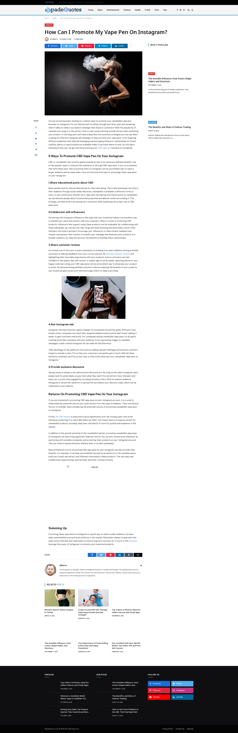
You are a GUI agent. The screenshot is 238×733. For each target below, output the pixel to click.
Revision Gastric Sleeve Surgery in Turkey (59, 610)
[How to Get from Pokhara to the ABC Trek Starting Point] (103, 712)
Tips (165, 10)
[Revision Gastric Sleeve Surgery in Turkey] (60, 597)
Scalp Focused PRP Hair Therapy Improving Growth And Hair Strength (92, 612)
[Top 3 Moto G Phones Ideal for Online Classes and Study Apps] (127, 597)
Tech (156, 10)
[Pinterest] (35, 143)
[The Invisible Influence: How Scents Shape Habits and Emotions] (60, 631)
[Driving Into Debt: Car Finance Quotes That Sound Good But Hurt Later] (51, 712)
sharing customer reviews (118, 254)
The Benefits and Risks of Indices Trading (169, 127)
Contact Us (180, 729)
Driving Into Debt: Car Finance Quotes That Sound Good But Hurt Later (74, 710)
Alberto (55, 39)
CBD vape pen (104, 148)
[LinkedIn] (35, 138)
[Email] (35, 154)
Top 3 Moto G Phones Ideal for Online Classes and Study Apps (126, 610)
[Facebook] (35, 127)
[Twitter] (35, 133)
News (100, 10)
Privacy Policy (168, 729)
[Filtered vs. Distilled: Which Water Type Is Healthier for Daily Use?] (51, 699)
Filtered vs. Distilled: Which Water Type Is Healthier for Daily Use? (73, 697)
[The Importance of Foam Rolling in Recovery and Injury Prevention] (93, 631)
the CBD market (62, 417)
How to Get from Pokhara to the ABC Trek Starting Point (125, 710)
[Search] (188, 10)
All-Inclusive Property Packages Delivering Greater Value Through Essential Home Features (86, 2)
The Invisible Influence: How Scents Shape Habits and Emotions (58, 645)
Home (90, 10)
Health (138, 10)
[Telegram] (35, 149)
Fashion (127, 10)
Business (152, 122)
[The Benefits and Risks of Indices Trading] (170, 111)
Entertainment (113, 10)
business (133, 541)
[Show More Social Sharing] (130, 46)
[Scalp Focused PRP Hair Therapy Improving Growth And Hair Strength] (93, 597)
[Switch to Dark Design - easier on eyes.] (192, 10)
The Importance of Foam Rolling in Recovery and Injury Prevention (93, 645)
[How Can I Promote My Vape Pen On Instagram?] (93, 83)
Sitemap (190, 729)
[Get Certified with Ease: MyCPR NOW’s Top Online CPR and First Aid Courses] (127, 631)
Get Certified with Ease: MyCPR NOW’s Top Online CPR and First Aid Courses (126, 645)
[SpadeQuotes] (63, 10)
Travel (147, 10)
